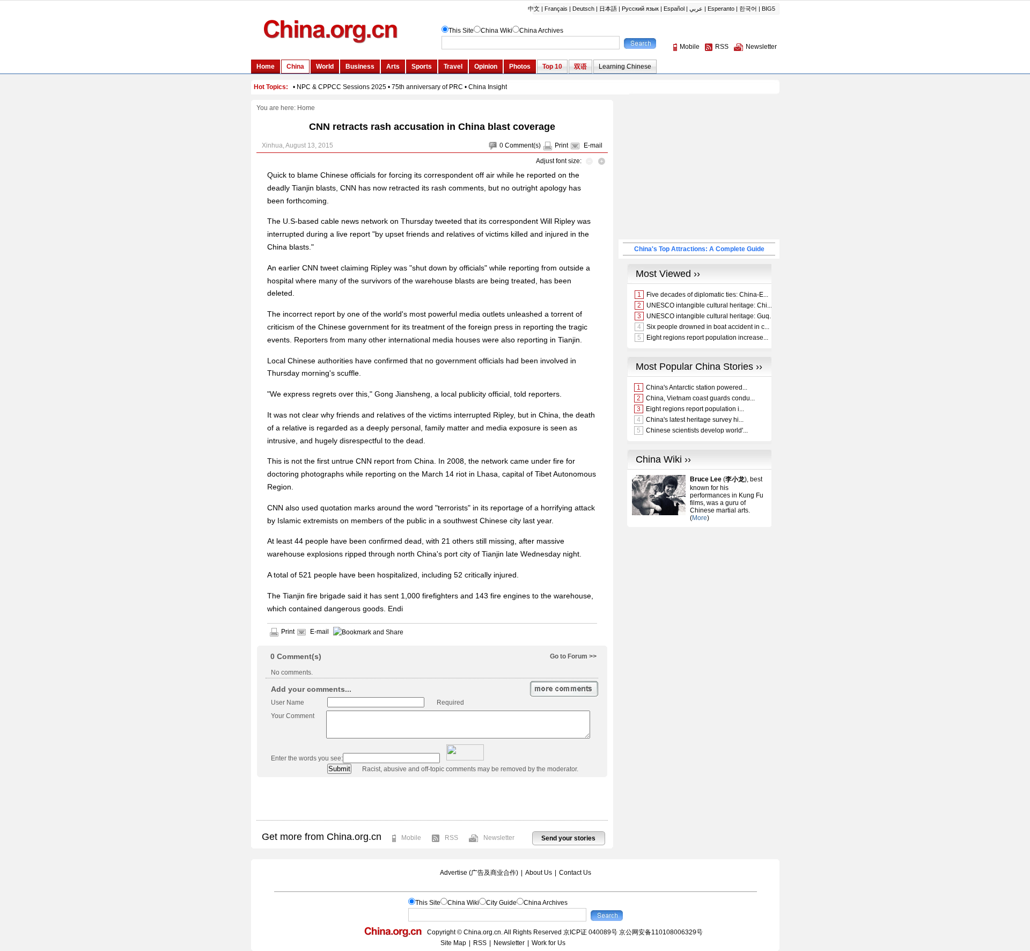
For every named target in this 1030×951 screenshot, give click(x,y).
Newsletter (498, 838)
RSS (451, 838)
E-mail (593, 145)
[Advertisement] (431, 798)
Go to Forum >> (573, 656)
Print (561, 145)
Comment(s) (523, 145)
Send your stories (568, 838)
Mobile (411, 838)
